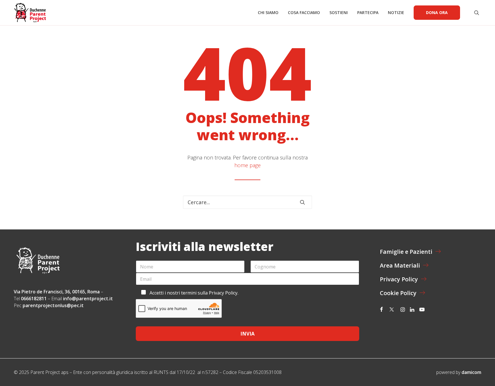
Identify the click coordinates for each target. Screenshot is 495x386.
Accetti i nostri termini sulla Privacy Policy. (194, 293)
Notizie (396, 12)
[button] (477, 12)
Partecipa (367, 12)
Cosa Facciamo (304, 12)
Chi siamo (268, 12)
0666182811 (34, 298)
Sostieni (338, 12)
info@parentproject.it (88, 298)
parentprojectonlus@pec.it (54, 305)
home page (247, 165)
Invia (247, 333)
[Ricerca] (247, 202)
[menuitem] (268, 12)
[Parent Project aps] (30, 13)
